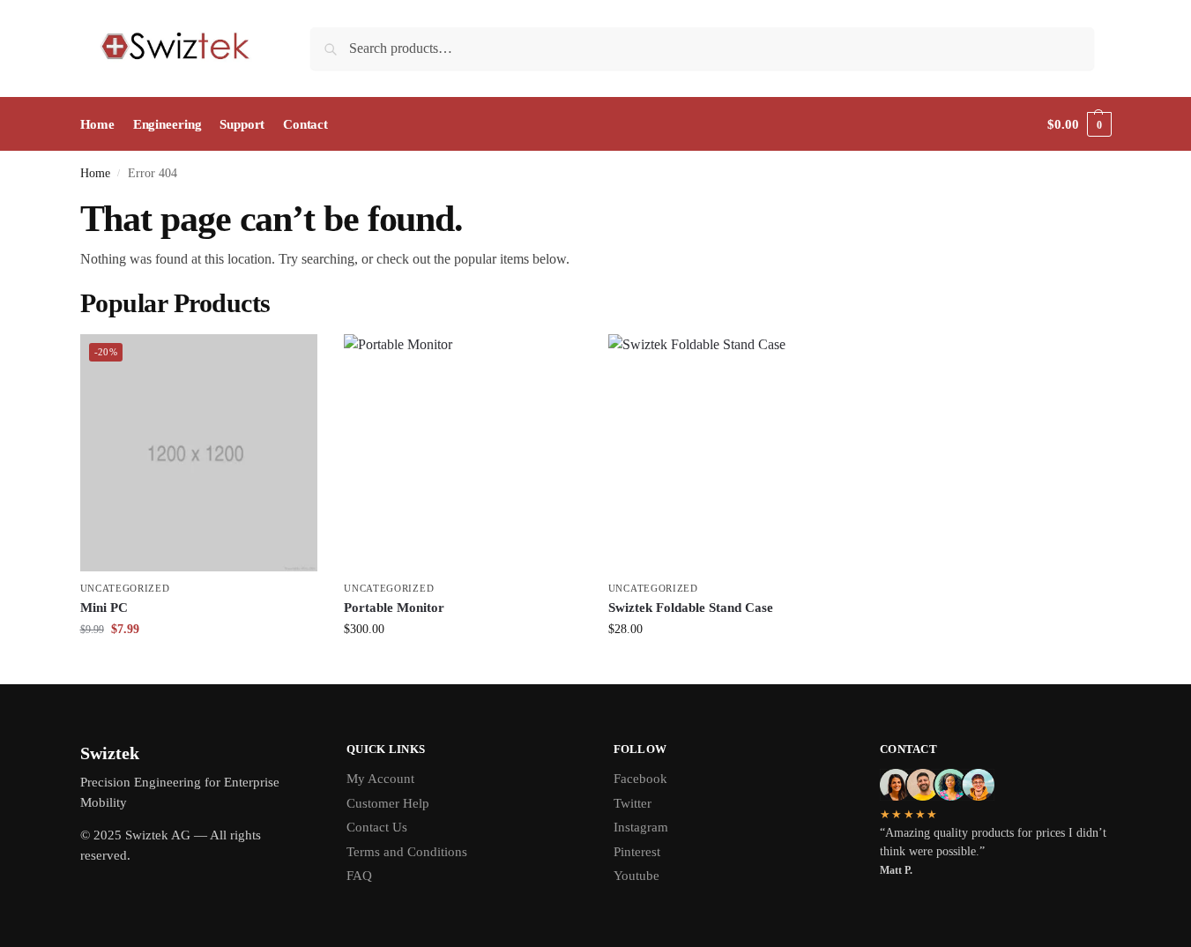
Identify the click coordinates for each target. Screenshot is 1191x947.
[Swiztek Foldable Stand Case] (727, 453)
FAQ (359, 876)
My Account (380, 779)
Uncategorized (125, 588)
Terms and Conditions (406, 852)
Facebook (640, 779)
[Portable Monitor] (463, 453)
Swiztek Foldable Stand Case (690, 607)
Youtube (636, 876)
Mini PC (104, 607)
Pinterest (637, 852)
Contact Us (376, 827)
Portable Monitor (394, 607)
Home (95, 173)
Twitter (632, 803)
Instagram (641, 827)
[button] (1079, 124)
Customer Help (387, 803)
